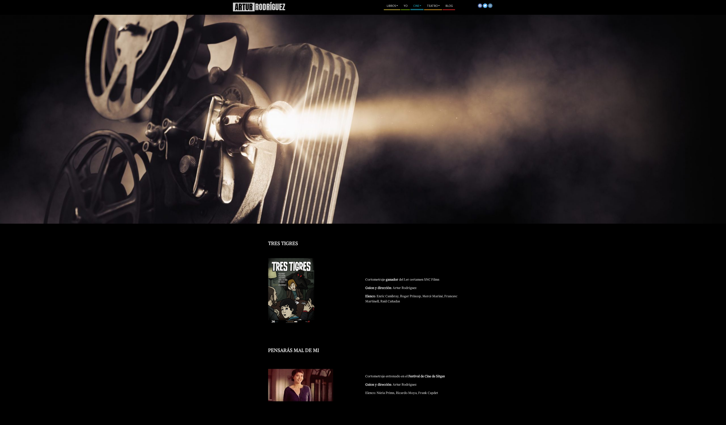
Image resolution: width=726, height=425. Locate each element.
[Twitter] (485, 5)
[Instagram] (490, 5)
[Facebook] (480, 5)
